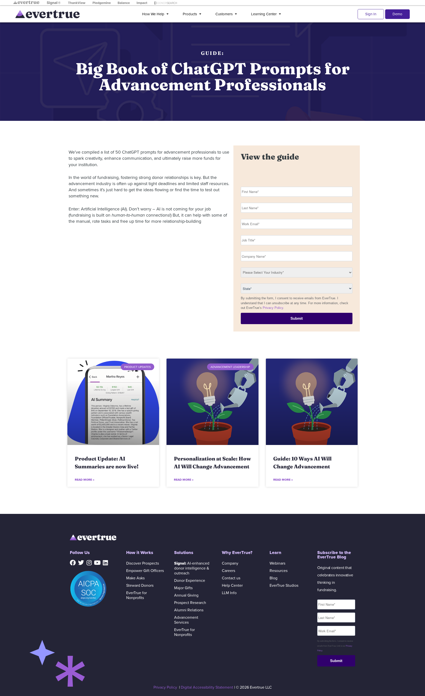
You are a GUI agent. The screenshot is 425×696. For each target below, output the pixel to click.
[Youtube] (97, 563)
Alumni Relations (188, 610)
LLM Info (229, 592)
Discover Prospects (142, 563)
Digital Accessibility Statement (207, 687)
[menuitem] (156, 14)
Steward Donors (139, 585)
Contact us (231, 578)
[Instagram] (89, 563)
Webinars (277, 563)
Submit (296, 318)
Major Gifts (183, 587)
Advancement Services (186, 620)
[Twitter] (81, 563)
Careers (228, 570)
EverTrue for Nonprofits (136, 595)
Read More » (84, 479)
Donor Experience (189, 580)
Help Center (232, 585)
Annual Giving (186, 595)
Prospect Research (190, 602)
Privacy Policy (273, 308)
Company (230, 563)
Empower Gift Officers (145, 570)
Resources (279, 570)
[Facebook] (73, 563)
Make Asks (135, 578)
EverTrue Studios (284, 585)
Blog (273, 578)
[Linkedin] (105, 563)
